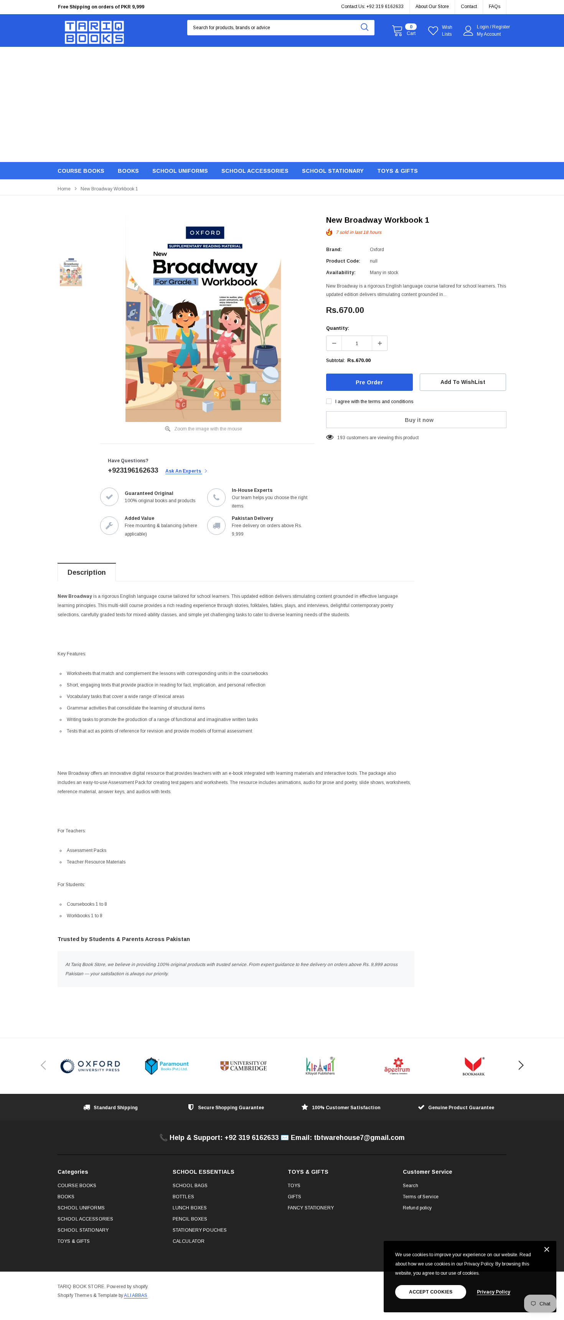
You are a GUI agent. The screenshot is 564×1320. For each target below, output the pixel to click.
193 (341, 437)
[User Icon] (468, 31)
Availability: (341, 272)
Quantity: (337, 328)
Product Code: (343, 261)
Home (64, 189)
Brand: (334, 249)
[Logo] (94, 30)
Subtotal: (335, 360)
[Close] (547, 1250)
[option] (129, 7)
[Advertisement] (282, 104)
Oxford (377, 249)
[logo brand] (90, 1066)
